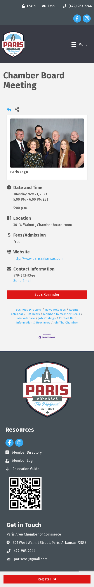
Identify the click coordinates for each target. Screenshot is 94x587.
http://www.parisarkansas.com (38, 258)
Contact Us (66, 318)
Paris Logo (19, 172)
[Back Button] (9, 110)
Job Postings (47, 318)
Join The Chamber (66, 322)
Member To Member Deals (61, 314)
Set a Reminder (47, 294)
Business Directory (29, 309)
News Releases (55, 309)
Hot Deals (33, 314)
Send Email (22, 281)
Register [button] (44, 579)
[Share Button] (17, 109)
